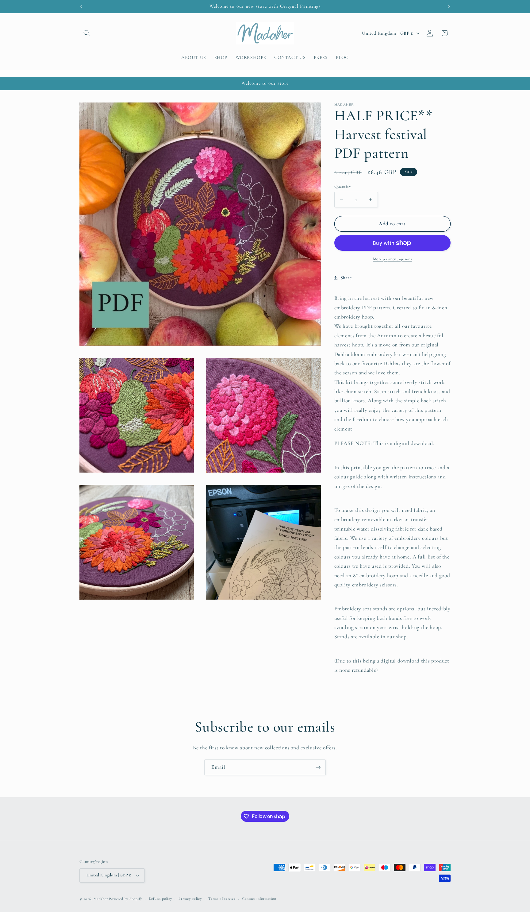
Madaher (101, 899)
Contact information (259, 898)
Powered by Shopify (125, 899)
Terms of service (221, 898)
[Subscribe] (318, 767)
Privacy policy (190, 898)
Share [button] (346, 277)
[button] (86, 33)
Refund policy (160, 898)
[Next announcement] (449, 6)
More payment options (392, 259)
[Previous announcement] (81, 6)
